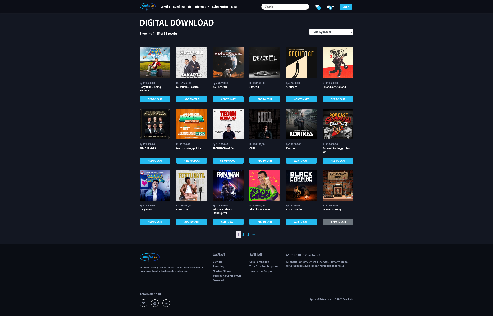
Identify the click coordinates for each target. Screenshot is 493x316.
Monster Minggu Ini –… (190, 148)
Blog (234, 6)
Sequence (291, 87)
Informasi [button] (201, 6)
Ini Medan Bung (332, 209)
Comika (165, 6)
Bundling (179, 6)
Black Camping (294, 209)
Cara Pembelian (259, 262)
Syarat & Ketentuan (320, 299)
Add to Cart (155, 99)
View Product (191, 160)
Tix (189, 6)
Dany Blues (146, 209)
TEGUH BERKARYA (223, 148)
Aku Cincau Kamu (259, 209)
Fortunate (182, 209)
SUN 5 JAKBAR (148, 148)
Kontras (290, 148)
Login (345, 6)
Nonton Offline (222, 271)
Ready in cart (338, 222)
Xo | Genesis (220, 87)
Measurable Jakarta (187, 87)
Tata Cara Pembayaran (263, 266)
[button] (330, 7)
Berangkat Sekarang (334, 87)
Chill (252, 148)
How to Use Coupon (261, 271)
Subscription (220, 6)
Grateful (254, 87)
